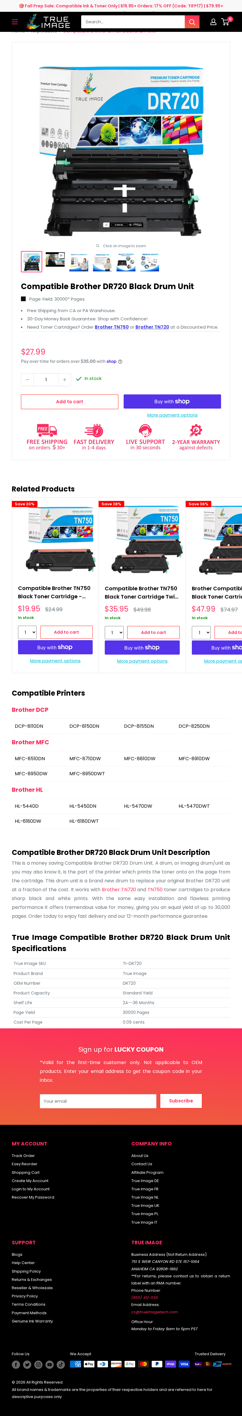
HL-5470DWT (194, 806)
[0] (225, 21)
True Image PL (144, 1214)
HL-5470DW (138, 806)
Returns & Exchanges (32, 1279)
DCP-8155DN (139, 726)
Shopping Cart (26, 1172)
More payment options (172, 415)
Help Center (23, 1263)
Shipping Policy (26, 1271)
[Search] (192, 21)
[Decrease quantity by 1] (27, 379)
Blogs (17, 1254)
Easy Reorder (24, 1164)
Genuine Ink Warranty (32, 1321)
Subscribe (181, 1101)
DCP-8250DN (194, 726)
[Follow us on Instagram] (38, 1365)
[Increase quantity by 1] (64, 379)
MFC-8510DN (30, 758)
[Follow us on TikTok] (61, 1365)
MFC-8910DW (194, 758)
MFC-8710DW (85, 758)
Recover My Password (33, 1197)
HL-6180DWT (84, 821)
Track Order (23, 1155)
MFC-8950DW (31, 773)
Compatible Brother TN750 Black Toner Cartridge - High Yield (54, 593)
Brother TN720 (119, 889)
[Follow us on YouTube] (49, 1365)
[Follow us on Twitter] (27, 1365)
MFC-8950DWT (87, 773)
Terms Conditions (28, 1304)
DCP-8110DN (29, 726)
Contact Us (141, 1164)
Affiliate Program (147, 1172)
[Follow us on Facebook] (16, 1365)
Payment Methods (29, 1313)
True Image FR (144, 1189)
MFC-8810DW (140, 758)
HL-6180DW (28, 821)
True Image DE (145, 1181)
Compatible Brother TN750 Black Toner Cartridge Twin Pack (141, 593)
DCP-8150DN (84, 726)
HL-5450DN (82, 806)
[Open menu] (15, 21)
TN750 (155, 889)
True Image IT (144, 1222)
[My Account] (213, 22)
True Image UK (145, 1205)
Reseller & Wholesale (32, 1288)
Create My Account (30, 1181)
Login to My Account (31, 1189)
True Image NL (144, 1197)
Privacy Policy (25, 1296)
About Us (139, 1155)
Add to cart (69, 402)
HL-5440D (27, 806)
